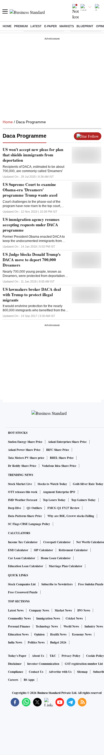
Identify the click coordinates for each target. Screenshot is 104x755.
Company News (39, 610)
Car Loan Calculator (21, 558)
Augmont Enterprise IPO (59, 492)
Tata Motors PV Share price (26, 458)
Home (7, 26)
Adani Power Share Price (24, 450)
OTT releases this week (22, 492)
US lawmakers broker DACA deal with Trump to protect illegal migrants (32, 295)
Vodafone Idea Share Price (59, 466)
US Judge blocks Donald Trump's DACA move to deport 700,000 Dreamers (32, 260)
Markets (66, 26)
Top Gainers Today (83, 500)
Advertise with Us (60, 672)
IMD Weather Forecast (22, 500)
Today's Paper (17, 656)
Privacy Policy (71, 656)
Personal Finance (19, 626)
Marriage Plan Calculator (65, 566)
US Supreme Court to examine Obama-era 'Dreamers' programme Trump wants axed (30, 190)
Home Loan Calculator (56, 558)
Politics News (36, 642)
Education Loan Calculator (25, 566)
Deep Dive (14, 508)
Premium (21, 26)
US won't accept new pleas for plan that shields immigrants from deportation (33, 155)
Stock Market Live (20, 484)
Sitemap (82, 672)
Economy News (81, 634)
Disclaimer (15, 664)
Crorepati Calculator (57, 542)
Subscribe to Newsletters (57, 584)
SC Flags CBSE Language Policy (29, 524)
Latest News (15, 610)
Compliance (15, 672)
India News (15, 642)
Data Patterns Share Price (25, 516)
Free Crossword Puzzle (23, 592)
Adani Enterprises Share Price (67, 442)
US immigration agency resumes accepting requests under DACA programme (31, 225)
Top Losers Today (54, 500)
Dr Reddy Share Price (22, 466)
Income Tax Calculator (23, 542)
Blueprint (85, 26)
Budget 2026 (58, 642)
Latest (36, 26)
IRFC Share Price (57, 450)
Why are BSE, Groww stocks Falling (70, 516)
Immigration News (48, 618)
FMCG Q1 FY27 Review (63, 508)
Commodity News (19, 618)
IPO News (83, 610)
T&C (53, 656)
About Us (38, 656)
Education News (18, 634)
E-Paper (50, 26)
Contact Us (36, 672)
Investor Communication (43, 664)
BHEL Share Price (62, 458)
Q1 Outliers (34, 508)
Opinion (39, 634)
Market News (63, 610)
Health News (58, 634)
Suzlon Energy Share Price (25, 442)
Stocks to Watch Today (52, 484)
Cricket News (74, 618)
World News (71, 626)
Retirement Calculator (73, 550)
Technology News (47, 626)
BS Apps (29, 680)
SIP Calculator (43, 550)
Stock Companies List (22, 584)
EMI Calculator (18, 550)
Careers (13, 680)
